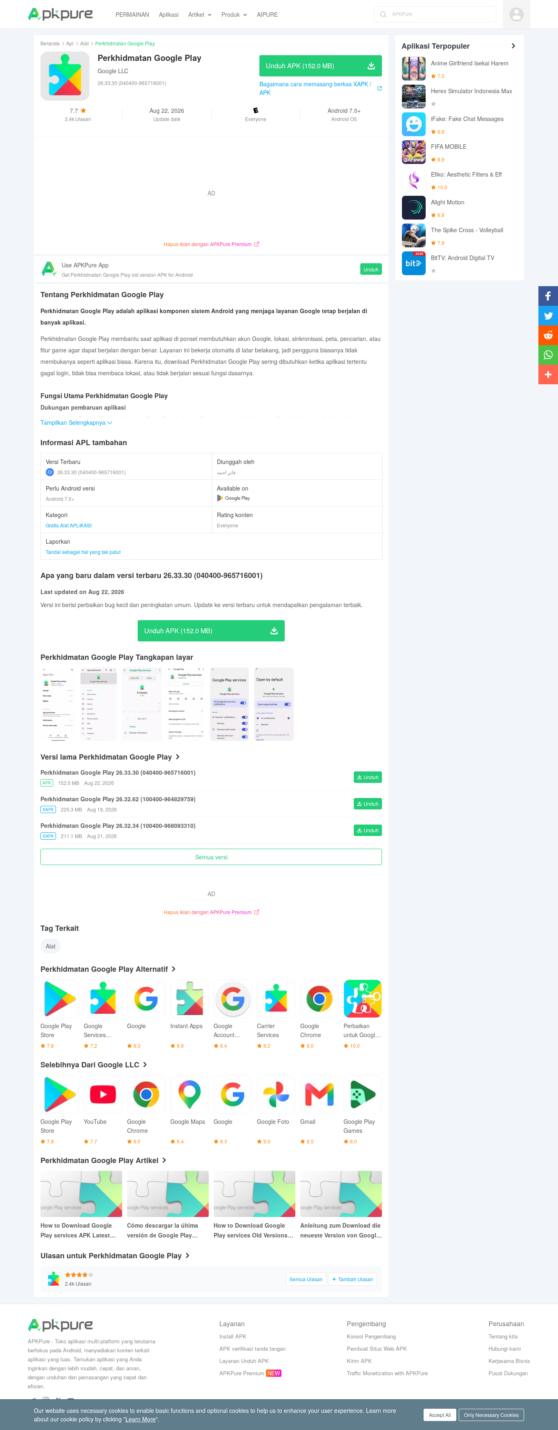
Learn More (140, 1419)
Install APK (232, 1336)
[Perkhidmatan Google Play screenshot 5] (274, 704)
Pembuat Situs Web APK (377, 1348)
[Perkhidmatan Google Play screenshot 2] (142, 704)
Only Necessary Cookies (491, 1414)
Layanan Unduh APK (244, 1361)
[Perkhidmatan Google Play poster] (58, 704)
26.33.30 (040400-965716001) (91, 471)
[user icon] (516, 14)
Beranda (50, 43)
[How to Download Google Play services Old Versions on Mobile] (254, 1194)
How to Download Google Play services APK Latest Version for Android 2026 (76, 1230)
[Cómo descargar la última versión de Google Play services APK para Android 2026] (168, 1194)
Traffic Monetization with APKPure (387, 1373)
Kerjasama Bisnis (509, 1361)
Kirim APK (359, 1361)
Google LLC (113, 71)
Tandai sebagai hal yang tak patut (83, 551)
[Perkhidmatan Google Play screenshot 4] (229, 704)
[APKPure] (60, 14)
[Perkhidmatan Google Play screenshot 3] (186, 704)
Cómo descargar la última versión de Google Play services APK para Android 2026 (164, 1230)
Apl (70, 43)
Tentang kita (503, 1336)
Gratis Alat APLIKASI (69, 525)
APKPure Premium (241, 1373)
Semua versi (211, 857)
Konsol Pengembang (371, 1336)
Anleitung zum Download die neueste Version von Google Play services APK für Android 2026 (340, 1230)
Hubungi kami (505, 1348)
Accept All (440, 1414)
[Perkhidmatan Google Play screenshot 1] (98, 704)
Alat (84, 43)
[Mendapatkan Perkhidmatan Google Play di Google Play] (233, 498)
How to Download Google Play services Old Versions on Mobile (251, 1230)
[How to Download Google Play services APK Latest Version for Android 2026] (81, 1194)
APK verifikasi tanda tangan (252, 1348)
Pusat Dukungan (508, 1373)
